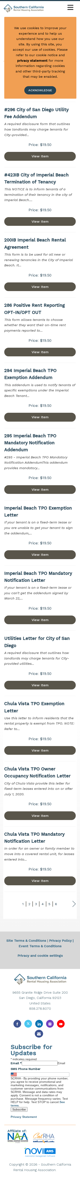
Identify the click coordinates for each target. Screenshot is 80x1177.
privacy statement (32, 61)
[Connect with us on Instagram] (50, 1024)
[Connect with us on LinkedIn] (39, 1024)
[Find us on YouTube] (61, 1024)
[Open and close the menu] (60, 7)
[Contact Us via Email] (39, 1034)
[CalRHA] (43, 1138)
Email (16, 1063)
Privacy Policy (60, 941)
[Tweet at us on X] (28, 1024)
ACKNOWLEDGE (40, 90)
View (40, 156)
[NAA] (18, 1138)
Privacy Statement (24, 1116)
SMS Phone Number (26, 1069)
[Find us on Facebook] (17, 1024)
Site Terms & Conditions (26, 941)
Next (74, 904)
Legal (62, 1170)
